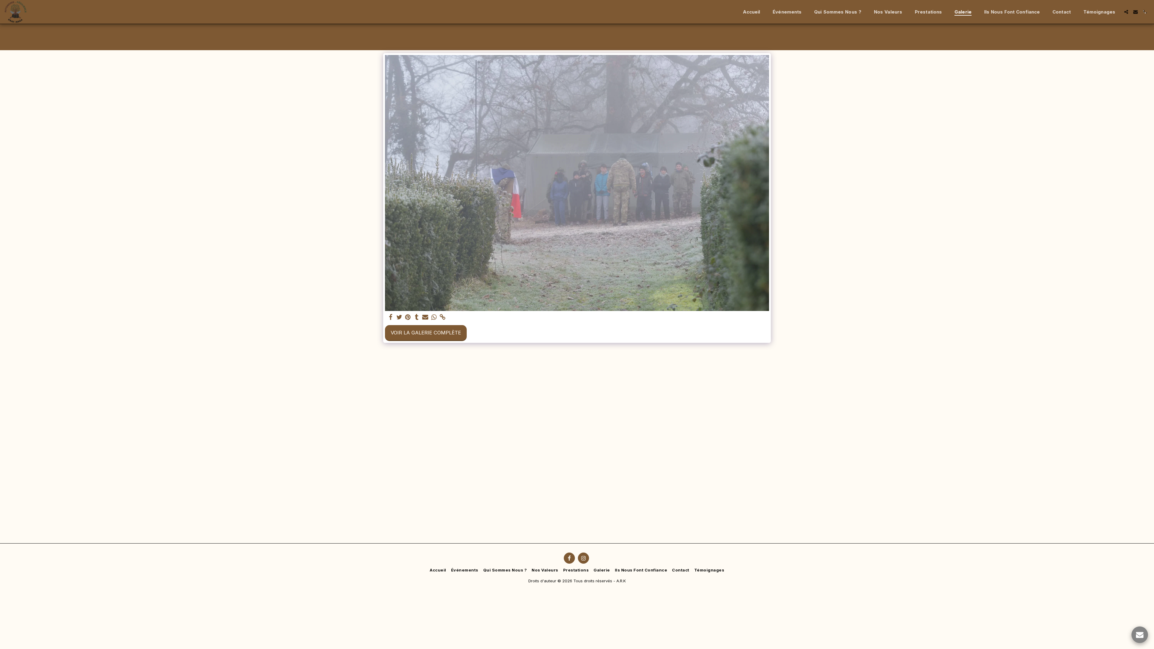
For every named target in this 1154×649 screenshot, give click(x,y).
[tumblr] (417, 317)
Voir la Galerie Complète (426, 333)
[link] (443, 317)
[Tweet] (399, 317)
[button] (1126, 12)
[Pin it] (408, 317)
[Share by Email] (425, 317)
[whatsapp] (434, 317)
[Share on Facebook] (390, 317)
